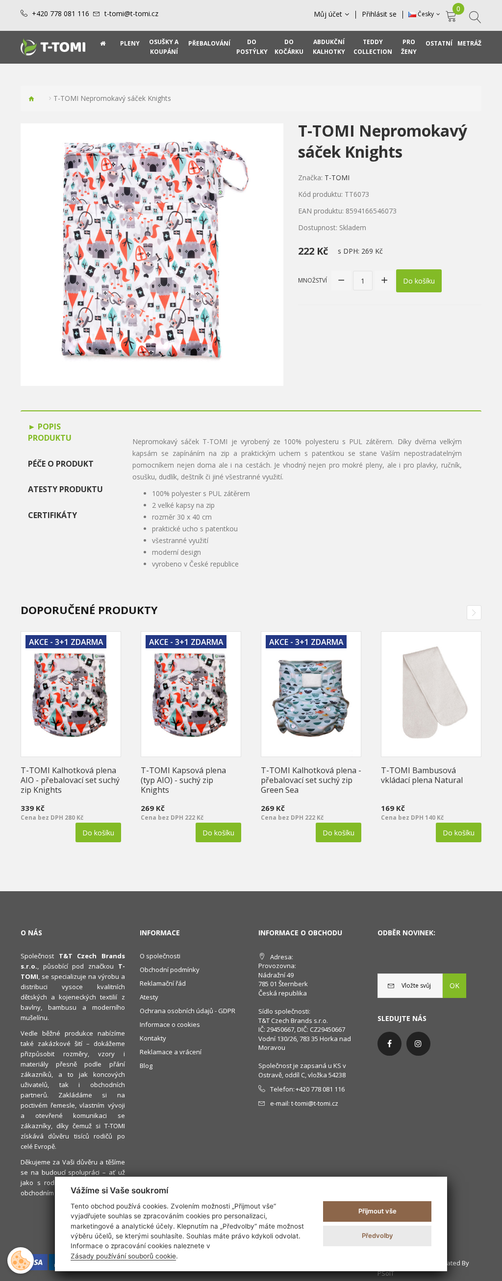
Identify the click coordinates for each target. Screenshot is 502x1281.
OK (454, 985)
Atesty (149, 997)
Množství (312, 280)
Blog (146, 1065)
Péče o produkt (61, 463)
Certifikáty (52, 515)
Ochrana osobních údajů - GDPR (187, 1010)
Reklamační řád (163, 983)
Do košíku (419, 280)
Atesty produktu (65, 489)
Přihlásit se (379, 14)
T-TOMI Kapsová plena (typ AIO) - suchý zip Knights (183, 780)
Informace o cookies (170, 1024)
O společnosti (160, 955)
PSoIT (385, 1273)
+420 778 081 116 (60, 14)
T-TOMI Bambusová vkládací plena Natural (422, 775)
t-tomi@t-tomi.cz (131, 14)
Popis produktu (50, 432)
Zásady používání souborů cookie (123, 1256)
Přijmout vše (377, 1211)
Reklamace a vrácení (170, 1051)
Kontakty (153, 1038)
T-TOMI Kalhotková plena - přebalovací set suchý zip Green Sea (311, 780)
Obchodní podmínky (170, 969)
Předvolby (377, 1235)
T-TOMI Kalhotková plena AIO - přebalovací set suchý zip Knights (70, 780)
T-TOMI (337, 177)
